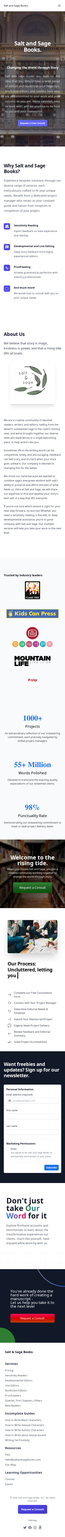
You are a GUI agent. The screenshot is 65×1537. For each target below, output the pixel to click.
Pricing (9, 1370)
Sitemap (32, 1520)
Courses (10, 1479)
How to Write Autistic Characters (24, 1430)
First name (12, 1110)
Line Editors (12, 1385)
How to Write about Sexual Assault (25, 1435)
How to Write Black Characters (23, 1420)
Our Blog (10, 1464)
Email (14, 1148)
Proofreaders (13, 1395)
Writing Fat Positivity (17, 1440)
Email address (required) (19, 1094)
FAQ (7, 1454)
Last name (11, 1126)
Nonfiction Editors (16, 1390)
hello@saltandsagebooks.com (23, 1459)
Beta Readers (13, 1405)
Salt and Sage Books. (16, 5)
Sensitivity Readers (16, 1375)
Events (9, 1484)
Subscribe (51, 1167)
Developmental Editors (18, 1380)
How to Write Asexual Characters (24, 1425)
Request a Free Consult (32, 123)
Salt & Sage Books (19, 1352)
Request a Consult (32, 887)
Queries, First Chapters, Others (23, 1400)
